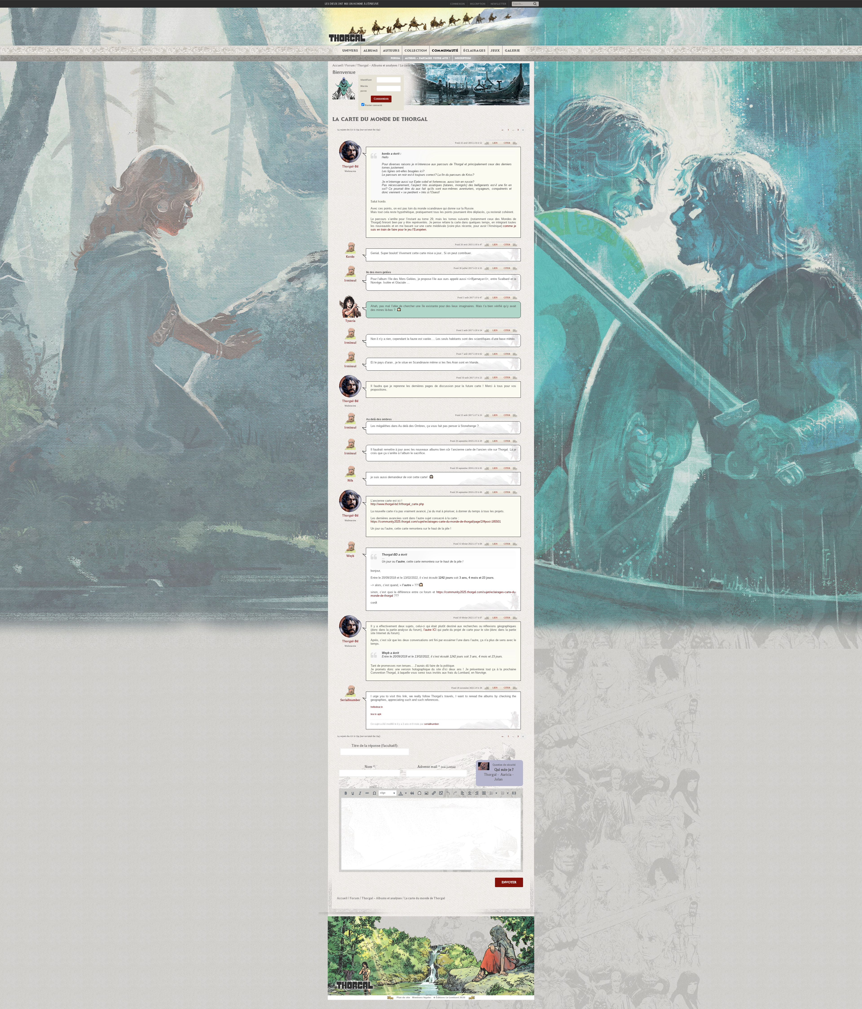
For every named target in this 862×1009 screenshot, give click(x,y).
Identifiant (366, 79)
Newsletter (498, 3)
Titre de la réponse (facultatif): (375, 746)
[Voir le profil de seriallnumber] (350, 695)
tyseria (350, 321)
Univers (350, 50)
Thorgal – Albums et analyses (377, 65)
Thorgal (490, 775)
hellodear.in (377, 707)
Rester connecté (373, 105)
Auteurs (391, 50)
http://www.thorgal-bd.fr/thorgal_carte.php (397, 504)
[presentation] (346, 793)
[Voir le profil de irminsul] (350, 275)
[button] (346, 793)
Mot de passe (364, 88)
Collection (416, 50)
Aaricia (506, 775)
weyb (350, 556)
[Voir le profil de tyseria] (350, 316)
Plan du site (403, 997)
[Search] (535, 4)
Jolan (498, 779)
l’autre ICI (430, 629)
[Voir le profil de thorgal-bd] (350, 161)
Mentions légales (421, 997)
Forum (395, 58)
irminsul (350, 280)
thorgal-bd (350, 166)
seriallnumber (350, 700)
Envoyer (509, 882)
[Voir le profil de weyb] (350, 551)
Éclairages (474, 50)
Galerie (512, 50)
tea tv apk (376, 714)
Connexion (457, 3)
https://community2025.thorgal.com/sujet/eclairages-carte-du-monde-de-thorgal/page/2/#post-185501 (436, 521)
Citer (507, 143)
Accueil (337, 65)
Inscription (477, 3)
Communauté (445, 50)
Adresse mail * (437, 767)
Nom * (370, 767)
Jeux (495, 50)
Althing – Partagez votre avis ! (427, 58)
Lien (495, 143)
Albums (370, 50)
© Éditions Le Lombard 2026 (449, 997)
